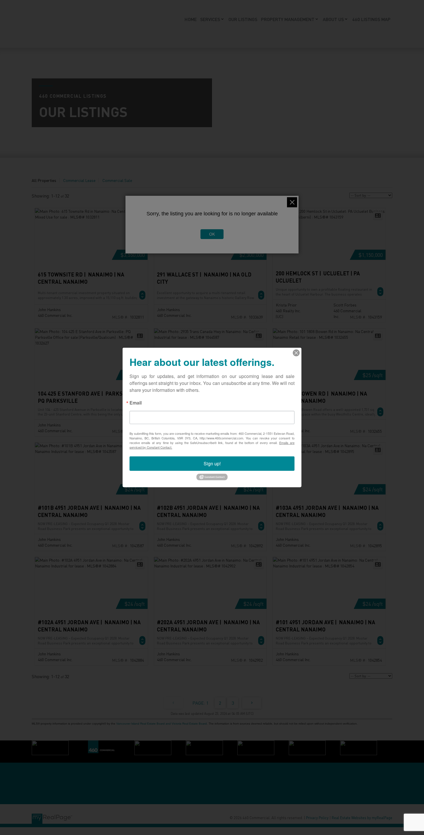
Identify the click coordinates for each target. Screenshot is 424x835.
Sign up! (212, 463)
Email (136, 403)
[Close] (296, 352)
